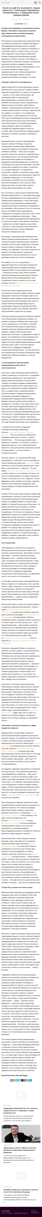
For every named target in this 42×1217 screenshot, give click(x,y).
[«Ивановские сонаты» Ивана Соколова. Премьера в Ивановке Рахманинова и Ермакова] (21, 1134)
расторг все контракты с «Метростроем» (21, 795)
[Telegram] (19, 1080)
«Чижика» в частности (11, 823)
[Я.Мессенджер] (17, 1080)
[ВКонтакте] (11, 1080)
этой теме (30, 463)
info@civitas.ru (35, 1213)
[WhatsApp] (28, 1080)
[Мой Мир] (30, 1080)
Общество (27, 19)
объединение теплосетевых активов (17, 638)
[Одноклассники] (14, 1080)
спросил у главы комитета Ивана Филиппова (22, 471)
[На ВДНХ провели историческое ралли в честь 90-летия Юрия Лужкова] (21, 1175)
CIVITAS (5, 3)
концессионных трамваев (17, 820)
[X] (22, 1080)
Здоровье (7, 1105)
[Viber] (25, 1080)
